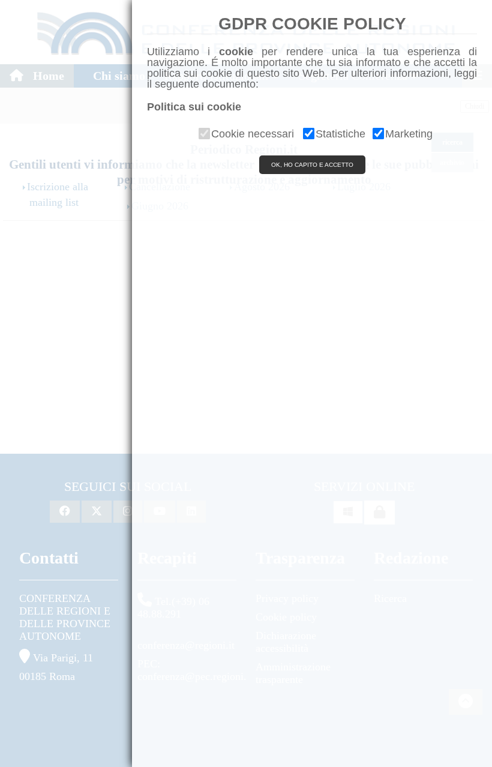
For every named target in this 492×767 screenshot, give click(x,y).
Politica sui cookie (194, 107)
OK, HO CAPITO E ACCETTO (312, 164)
